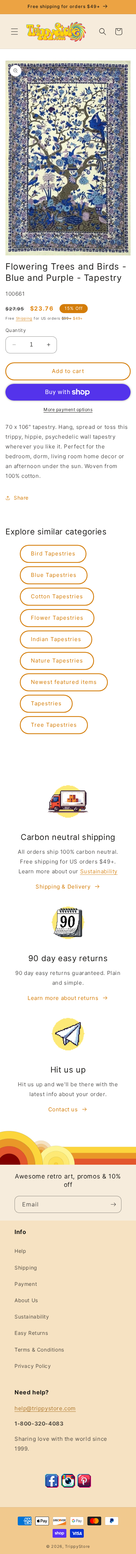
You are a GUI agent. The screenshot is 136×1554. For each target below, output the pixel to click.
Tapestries (46, 703)
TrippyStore (77, 1546)
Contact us (63, 1109)
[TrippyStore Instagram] (68, 1486)
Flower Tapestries (57, 617)
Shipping (24, 318)
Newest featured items (64, 681)
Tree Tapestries (54, 724)
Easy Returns (31, 1333)
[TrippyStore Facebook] (52, 1486)
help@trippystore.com (45, 1408)
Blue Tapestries (54, 574)
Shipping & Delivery (63, 886)
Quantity (15, 330)
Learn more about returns (63, 998)
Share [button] (21, 498)
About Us (26, 1300)
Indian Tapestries (56, 639)
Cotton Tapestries (57, 596)
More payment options (68, 409)
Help (20, 1251)
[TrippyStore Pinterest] (84, 1486)
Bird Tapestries (53, 553)
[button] (14, 32)
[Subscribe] (113, 1204)
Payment (26, 1284)
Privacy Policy (33, 1366)
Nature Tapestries (57, 660)
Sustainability (99, 871)
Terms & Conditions (39, 1349)
